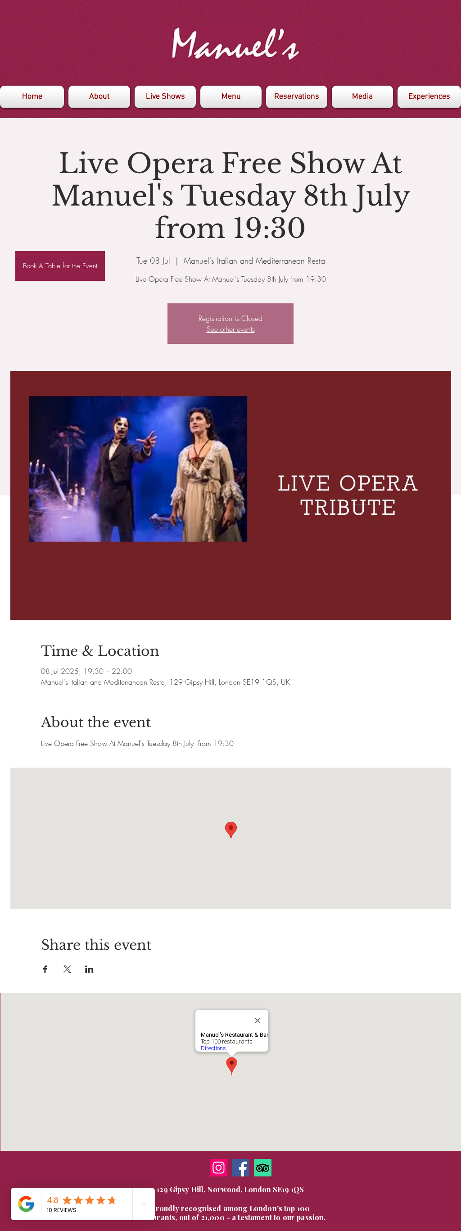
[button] (362, 97)
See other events (231, 329)
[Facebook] (240, 1167)
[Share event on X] (67, 969)
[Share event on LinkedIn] (89, 969)
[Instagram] (218, 1167)
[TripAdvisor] (262, 1167)
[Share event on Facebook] (45, 969)
